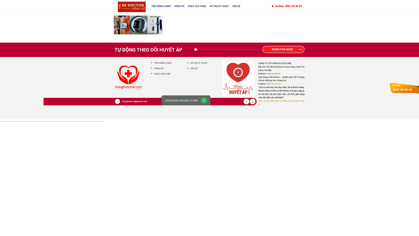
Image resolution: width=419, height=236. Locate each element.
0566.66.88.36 (273, 73)
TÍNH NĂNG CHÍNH (161, 6)
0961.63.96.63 (273, 84)
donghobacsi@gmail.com (134, 101)
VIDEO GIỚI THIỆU (197, 6)
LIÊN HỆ (236, 6)
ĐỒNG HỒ (179, 6)
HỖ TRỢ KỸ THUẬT (219, 6)
